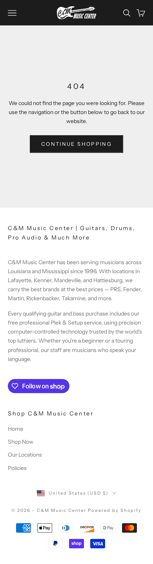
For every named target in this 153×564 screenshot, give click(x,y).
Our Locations (25, 454)
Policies (17, 468)
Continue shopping (76, 144)
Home (15, 428)
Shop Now (20, 441)
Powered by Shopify (115, 510)
